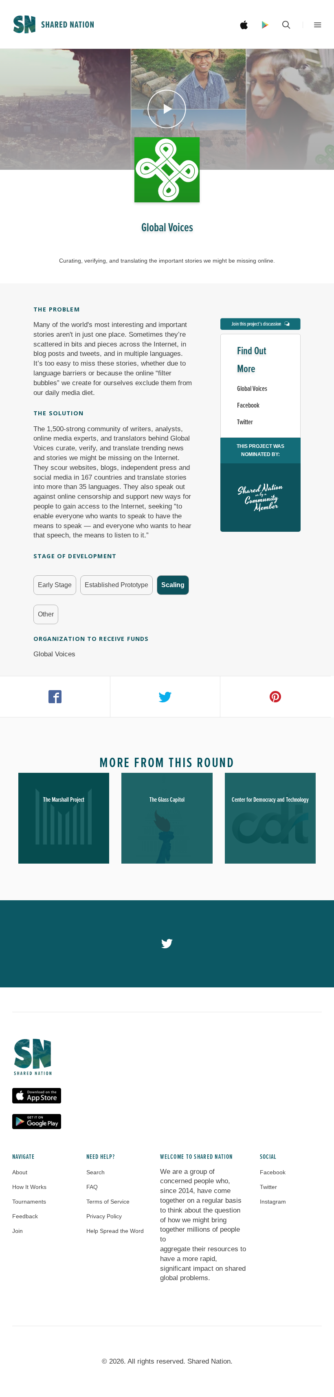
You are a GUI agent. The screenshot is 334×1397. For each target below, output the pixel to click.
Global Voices (252, 389)
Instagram (273, 1201)
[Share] (55, 696)
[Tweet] (165, 696)
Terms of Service (108, 1201)
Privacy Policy (104, 1216)
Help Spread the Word (115, 1231)
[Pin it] (275, 696)
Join (17, 1231)
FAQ (92, 1187)
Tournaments (29, 1201)
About (19, 1172)
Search (95, 1172)
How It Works (29, 1187)
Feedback (25, 1216)
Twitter (245, 422)
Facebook (248, 405)
